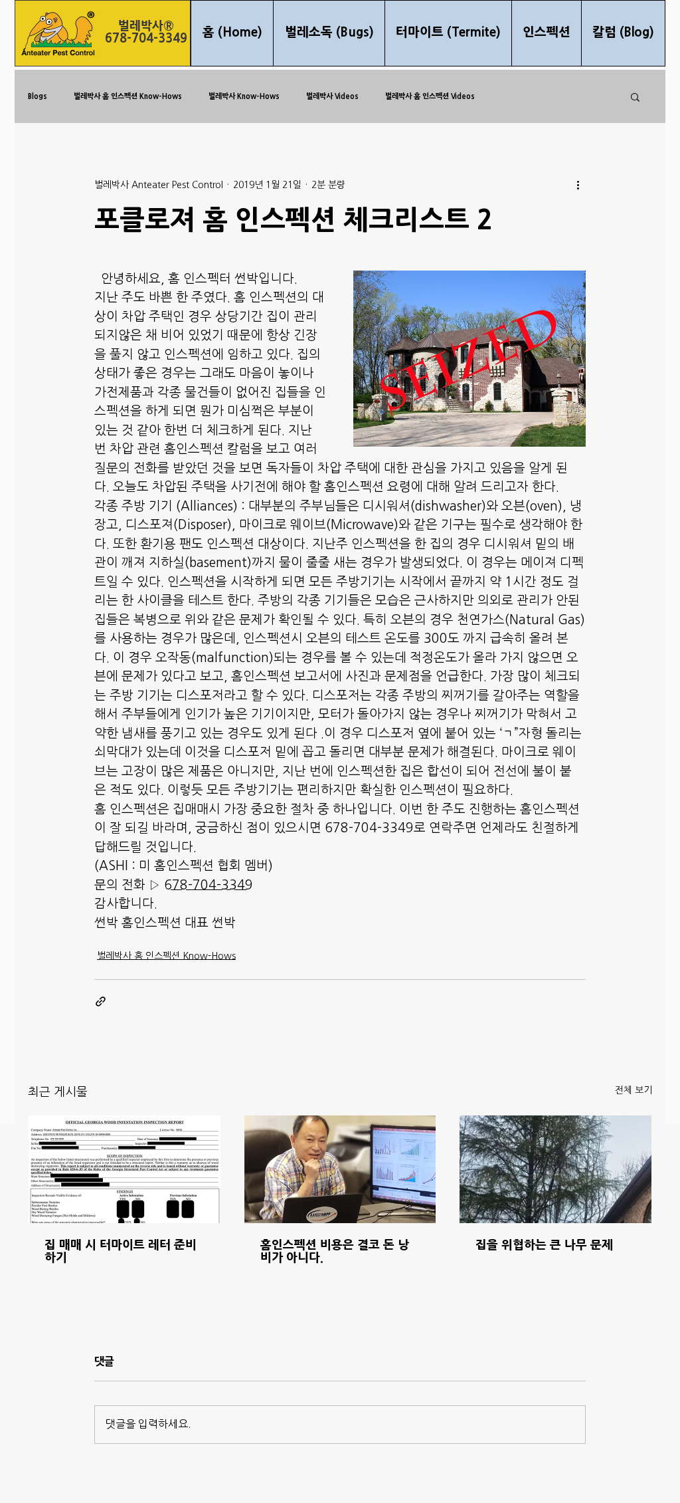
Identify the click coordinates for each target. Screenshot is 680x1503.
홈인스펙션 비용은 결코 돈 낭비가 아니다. (334, 1251)
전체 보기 (633, 1091)
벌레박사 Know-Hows (244, 96)
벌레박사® (146, 26)
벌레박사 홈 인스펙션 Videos (430, 96)
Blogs (37, 96)
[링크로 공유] (100, 1001)
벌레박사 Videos (332, 96)
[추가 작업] (578, 185)
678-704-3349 (146, 39)
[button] (635, 96)
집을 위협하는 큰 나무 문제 (544, 1245)
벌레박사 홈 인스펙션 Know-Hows (128, 96)
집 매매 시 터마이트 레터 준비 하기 (120, 1251)
